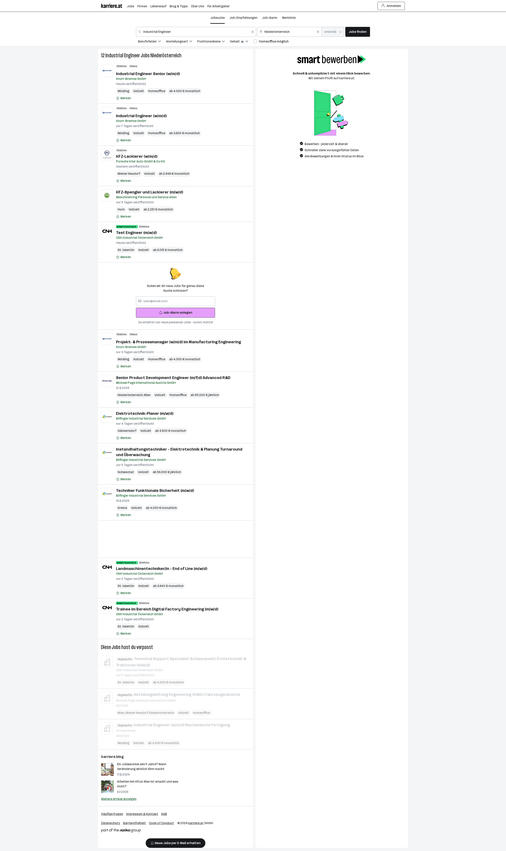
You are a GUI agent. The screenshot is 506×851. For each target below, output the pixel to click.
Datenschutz (110, 823)
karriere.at (196, 823)
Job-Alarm (269, 18)
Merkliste (289, 18)
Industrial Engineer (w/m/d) (141, 115)
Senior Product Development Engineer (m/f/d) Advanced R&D (173, 377)
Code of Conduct (161, 823)
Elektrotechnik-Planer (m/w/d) (144, 413)
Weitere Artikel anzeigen (118, 799)
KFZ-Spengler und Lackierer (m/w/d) (149, 192)
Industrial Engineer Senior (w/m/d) (148, 73)
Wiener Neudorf (129, 173)
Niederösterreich (165, 55)
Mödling (123, 91)
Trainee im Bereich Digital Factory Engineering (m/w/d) (167, 609)
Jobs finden (358, 32)
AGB (164, 814)
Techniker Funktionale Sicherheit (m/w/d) (155, 490)
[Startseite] (114, 6)
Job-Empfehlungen (243, 18)
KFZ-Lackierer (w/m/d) (136, 156)
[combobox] (196, 32)
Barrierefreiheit (134, 823)
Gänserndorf (127, 431)
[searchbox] (175, 301)
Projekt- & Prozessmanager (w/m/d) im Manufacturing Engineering (178, 342)
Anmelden (394, 6)
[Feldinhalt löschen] (252, 32)
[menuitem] (152, 42)
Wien (147, 395)
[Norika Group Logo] (121, 831)
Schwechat (126, 472)
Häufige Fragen (112, 814)
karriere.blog (112, 757)
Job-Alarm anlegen (177, 312)
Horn (121, 209)
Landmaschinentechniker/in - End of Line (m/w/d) (161, 568)
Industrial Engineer (122, 55)
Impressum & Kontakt (142, 814)
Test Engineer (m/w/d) (136, 232)
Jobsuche (217, 18)
